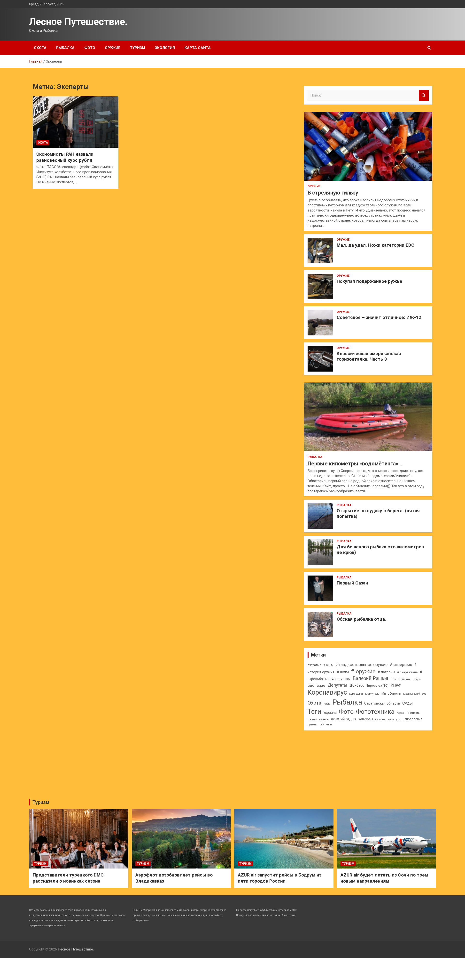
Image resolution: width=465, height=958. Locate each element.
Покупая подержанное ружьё (369, 281)
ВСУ (347, 679)
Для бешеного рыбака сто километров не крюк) (380, 549)
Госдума (321, 685)
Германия (404, 679)
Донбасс (356, 685)
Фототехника (375, 711)
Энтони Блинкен (318, 719)
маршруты (394, 719)
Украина (330, 712)
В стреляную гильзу (333, 193)
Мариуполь (372, 693)
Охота (40, 48)
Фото (89, 48)
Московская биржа (414, 693)
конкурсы (365, 719)
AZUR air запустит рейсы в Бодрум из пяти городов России (279, 878)
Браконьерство (334, 679)
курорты (380, 719)
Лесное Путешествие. (78, 21)
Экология (165, 48)
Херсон (401, 712)
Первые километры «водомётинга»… (355, 464)
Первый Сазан (352, 583)
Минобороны (391, 693)
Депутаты (337, 685)
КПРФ (396, 685)
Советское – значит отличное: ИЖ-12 (379, 317)
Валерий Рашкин (371, 678)
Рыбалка (65, 48)
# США (328, 665)
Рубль (327, 703)
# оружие (363, 671)
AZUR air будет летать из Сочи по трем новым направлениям (384, 878)
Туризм (137, 48)
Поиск (424, 95)
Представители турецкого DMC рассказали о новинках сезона (68, 878)
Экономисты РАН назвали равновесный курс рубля (64, 157)
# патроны (386, 672)
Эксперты (414, 712)
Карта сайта (198, 48)
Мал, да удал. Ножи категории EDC (375, 245)
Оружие (112, 48)
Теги (314, 711)
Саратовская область (382, 703)
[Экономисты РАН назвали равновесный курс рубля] (75, 122)
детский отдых (343, 719)
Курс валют (356, 693)
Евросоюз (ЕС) (377, 685)
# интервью (401, 664)
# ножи (343, 672)
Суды (407, 703)
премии (313, 724)
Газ (394, 679)
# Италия (314, 665)
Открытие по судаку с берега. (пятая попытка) (378, 513)
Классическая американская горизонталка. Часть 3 (369, 356)
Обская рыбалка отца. (361, 619)
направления (412, 719)
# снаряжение (407, 672)
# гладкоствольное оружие (361, 664)
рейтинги (326, 724)
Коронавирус (327, 692)
